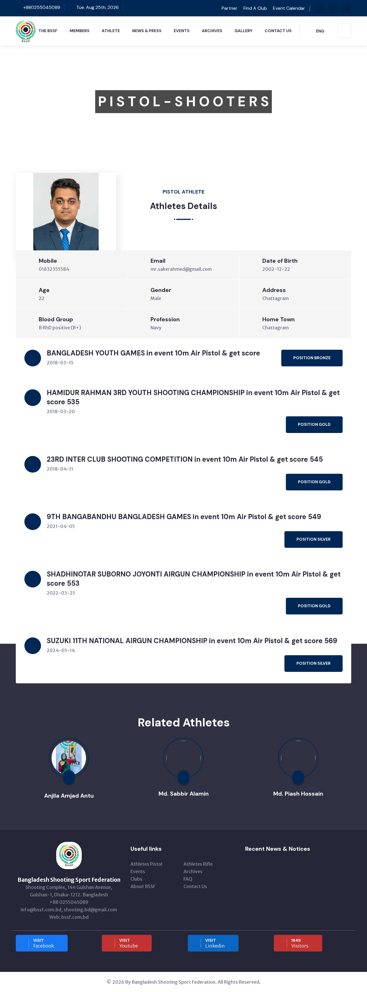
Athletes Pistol (146, 864)
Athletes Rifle (198, 864)
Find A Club (255, 8)
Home (22, 148)
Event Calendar (289, 8)
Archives (212, 30)
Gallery (243, 30)
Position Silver (313, 539)
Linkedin (215, 943)
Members (79, 30)
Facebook (43, 943)
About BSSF (142, 886)
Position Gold (314, 424)
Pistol (67, 148)
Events (182, 30)
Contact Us (278, 30)
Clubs (136, 879)
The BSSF (47, 30)
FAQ (188, 879)
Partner (228, 8)
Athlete (111, 30)
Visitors (300, 943)
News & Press (146, 30)
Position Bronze (312, 357)
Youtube (128, 943)
